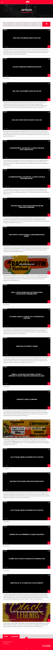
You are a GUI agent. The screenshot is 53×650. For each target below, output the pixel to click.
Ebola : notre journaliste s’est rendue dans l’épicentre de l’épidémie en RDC (26, 293)
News (17, 256)
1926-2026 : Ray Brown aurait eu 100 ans (27, 38)
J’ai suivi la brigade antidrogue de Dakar (26, 67)
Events (9, 256)
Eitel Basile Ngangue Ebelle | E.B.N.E (10, 619)
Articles (5, 30)
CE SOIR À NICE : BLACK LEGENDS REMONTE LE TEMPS (26, 612)
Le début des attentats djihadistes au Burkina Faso (27, 559)
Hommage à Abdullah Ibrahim (27, 399)
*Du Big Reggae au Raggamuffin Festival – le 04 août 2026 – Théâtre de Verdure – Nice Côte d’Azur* (26, 428)
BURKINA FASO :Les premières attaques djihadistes (27, 534)
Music (13, 256)
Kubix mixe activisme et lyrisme (27, 346)
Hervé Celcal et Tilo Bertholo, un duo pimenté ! (26, 583)
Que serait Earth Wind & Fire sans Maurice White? (27, 481)
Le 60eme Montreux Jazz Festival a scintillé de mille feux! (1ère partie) (27, 178)
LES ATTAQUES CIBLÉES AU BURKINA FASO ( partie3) (26, 457)
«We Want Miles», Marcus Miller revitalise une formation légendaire (27, 206)
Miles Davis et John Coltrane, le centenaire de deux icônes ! (27, 235)
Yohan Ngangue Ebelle (8, 272)
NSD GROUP (6, 643)
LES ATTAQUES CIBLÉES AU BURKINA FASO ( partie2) (26, 510)
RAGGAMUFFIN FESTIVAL (27, 264)
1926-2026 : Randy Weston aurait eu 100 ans (27, 120)
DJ (8, 420)
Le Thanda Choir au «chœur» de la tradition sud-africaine (26, 317)
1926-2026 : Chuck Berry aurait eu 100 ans (26, 91)
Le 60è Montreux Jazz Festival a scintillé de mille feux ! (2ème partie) (27, 149)
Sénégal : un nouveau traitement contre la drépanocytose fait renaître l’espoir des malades (26, 375)
